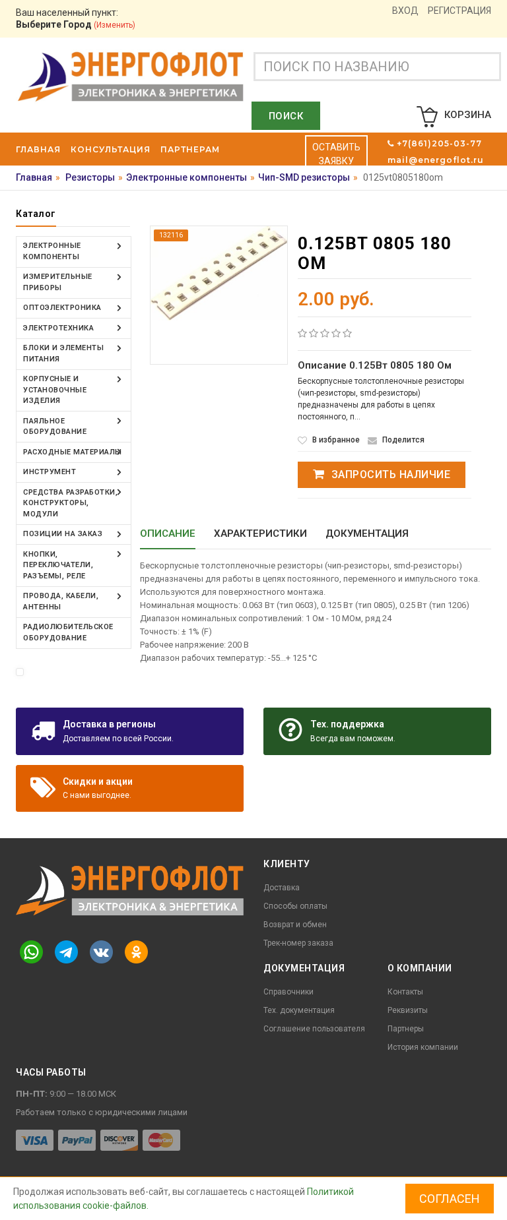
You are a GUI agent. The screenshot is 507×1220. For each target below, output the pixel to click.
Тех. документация (299, 1010)
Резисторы (90, 177)
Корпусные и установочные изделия (54, 390)
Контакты (405, 991)
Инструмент (49, 472)
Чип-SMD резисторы (304, 177)
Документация (367, 533)
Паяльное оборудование (54, 427)
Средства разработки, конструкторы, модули (70, 503)
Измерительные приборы (57, 282)
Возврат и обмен (295, 924)
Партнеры (406, 1028)
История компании (423, 1047)
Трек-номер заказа (298, 943)
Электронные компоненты (186, 177)
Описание (167, 533)
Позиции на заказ (62, 534)
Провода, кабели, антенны (60, 601)
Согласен (449, 1198)
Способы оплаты (295, 906)
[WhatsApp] (31, 951)
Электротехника (58, 328)
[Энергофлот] (131, 76)
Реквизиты (408, 1010)
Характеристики (260, 533)
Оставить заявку (336, 154)
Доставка (281, 887)
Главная (34, 177)
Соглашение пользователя (314, 1028)
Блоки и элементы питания (63, 353)
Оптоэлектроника (62, 307)
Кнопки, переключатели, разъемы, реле (58, 565)
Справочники (288, 991)
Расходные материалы (72, 452)
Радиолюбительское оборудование (68, 632)
